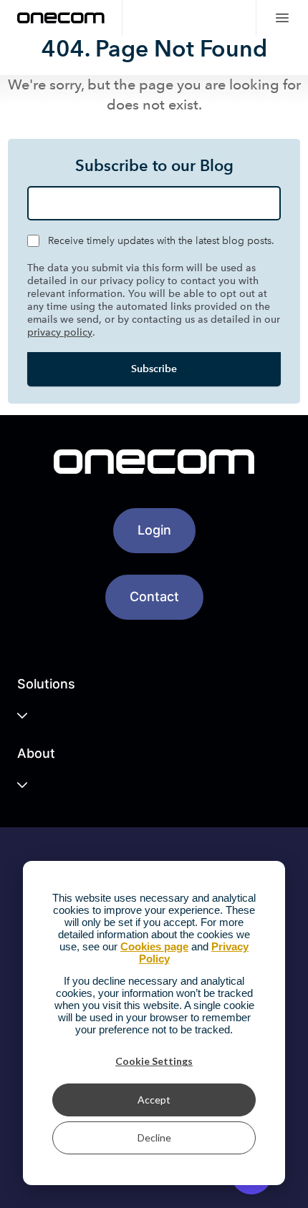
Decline (154, 1137)
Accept (154, 1099)
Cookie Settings (154, 1061)
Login (154, 529)
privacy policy (59, 332)
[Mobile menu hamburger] (282, 18)
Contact (154, 596)
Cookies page (154, 946)
